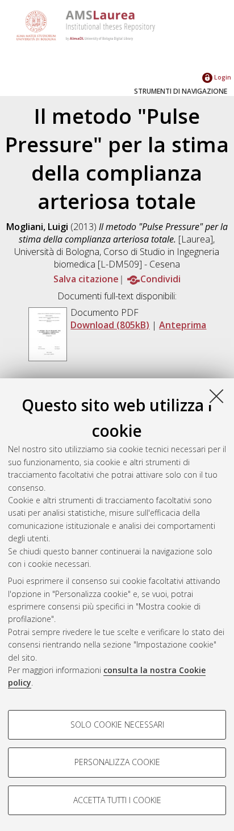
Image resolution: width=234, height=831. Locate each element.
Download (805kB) (109, 325)
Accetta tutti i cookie (117, 800)
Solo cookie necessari (117, 724)
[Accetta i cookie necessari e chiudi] (216, 396)
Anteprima (182, 325)
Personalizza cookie (117, 762)
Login (221, 77)
